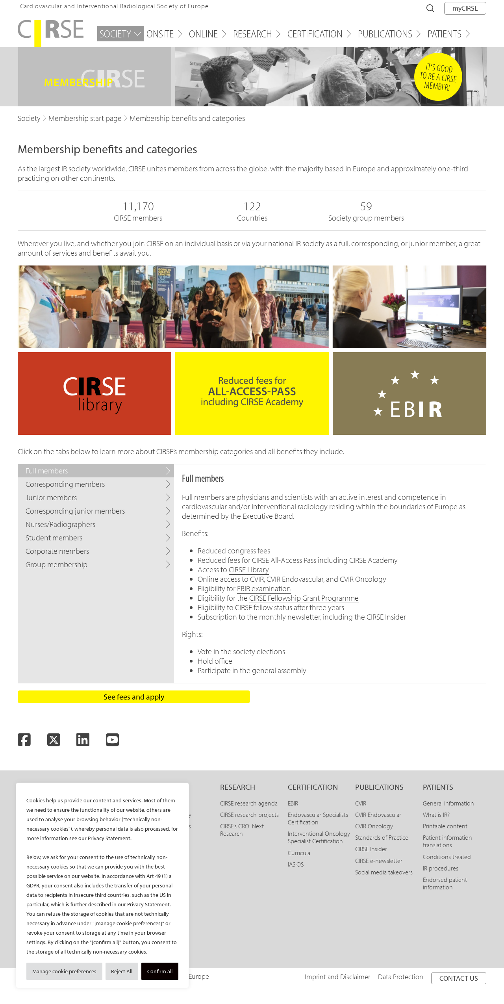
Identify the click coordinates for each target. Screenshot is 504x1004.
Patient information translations (447, 841)
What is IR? (436, 814)
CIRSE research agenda (249, 803)
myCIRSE (465, 8)
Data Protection (400, 976)
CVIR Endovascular (378, 814)
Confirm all (159, 971)
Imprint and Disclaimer (337, 976)
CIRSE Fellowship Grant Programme (304, 598)
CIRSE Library (249, 569)
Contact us (458, 978)
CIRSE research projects (249, 814)
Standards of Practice (381, 837)
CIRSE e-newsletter (378, 861)
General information (448, 803)
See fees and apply (134, 697)
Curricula (299, 853)
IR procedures (440, 868)
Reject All (121, 971)
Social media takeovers (384, 872)
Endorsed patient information (445, 883)
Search (430, 8)
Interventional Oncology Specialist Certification (319, 837)
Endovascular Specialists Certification (318, 818)
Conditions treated (447, 857)
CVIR (360, 803)
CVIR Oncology (374, 826)
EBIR (293, 803)
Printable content (445, 826)
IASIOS (296, 864)
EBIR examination (264, 588)
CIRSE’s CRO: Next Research (242, 829)
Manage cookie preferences (64, 971)
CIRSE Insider (371, 849)
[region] (102, 885)
